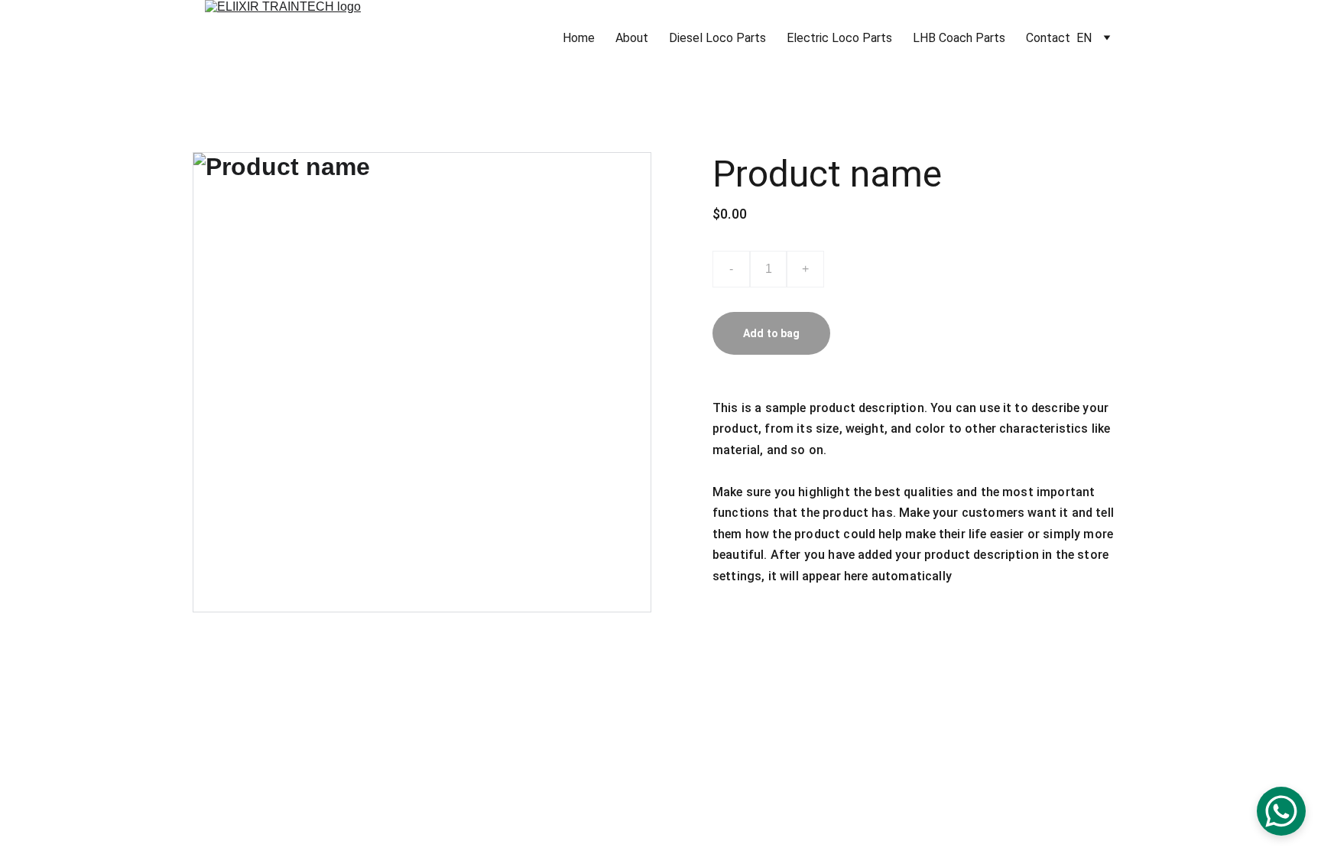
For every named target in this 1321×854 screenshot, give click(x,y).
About (631, 38)
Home (579, 38)
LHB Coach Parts (959, 38)
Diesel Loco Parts (717, 38)
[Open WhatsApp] (1281, 811)
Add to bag (771, 333)
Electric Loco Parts (839, 38)
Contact (1048, 38)
